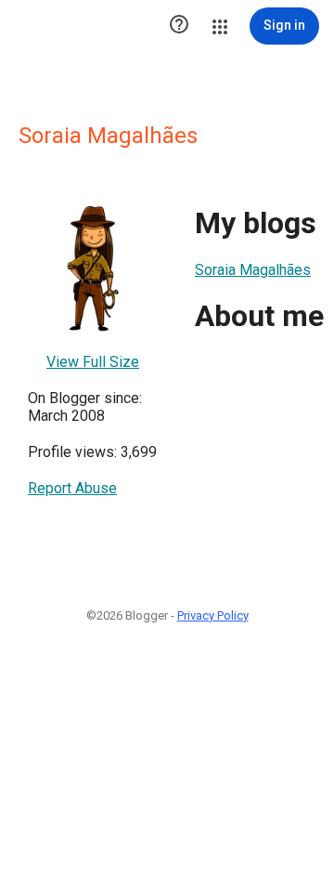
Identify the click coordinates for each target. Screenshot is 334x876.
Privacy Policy (213, 615)
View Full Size (92, 362)
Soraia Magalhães (253, 270)
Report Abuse (72, 488)
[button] (179, 26)
